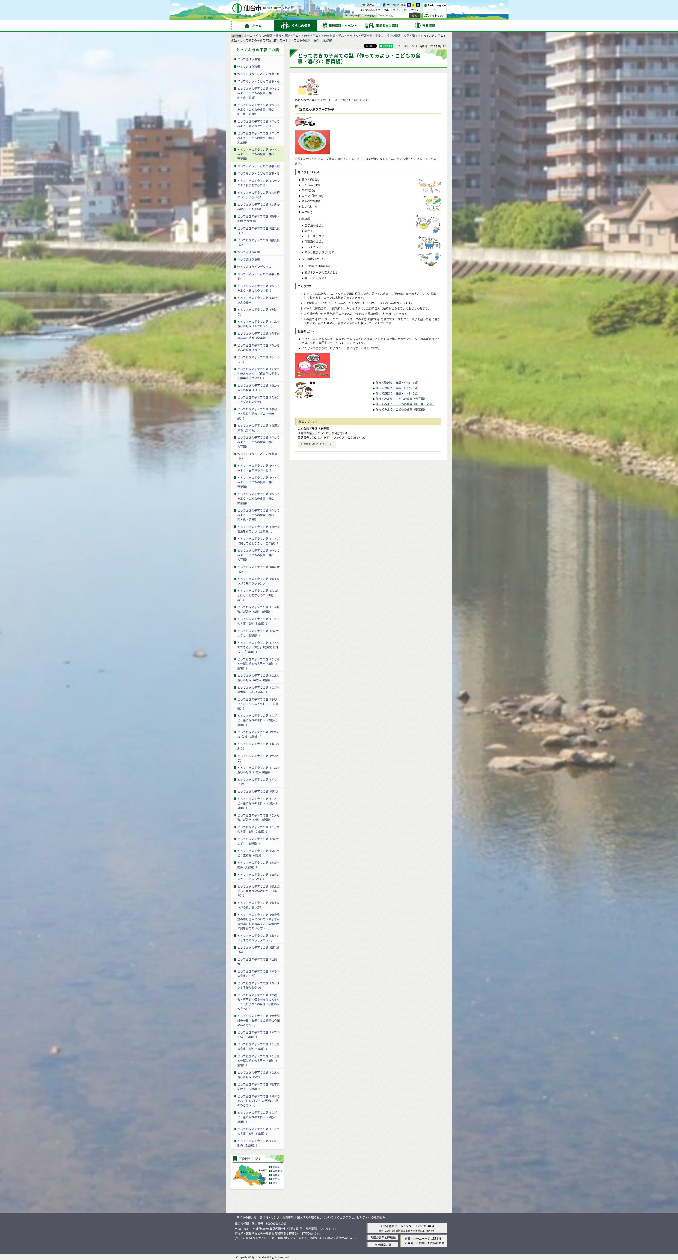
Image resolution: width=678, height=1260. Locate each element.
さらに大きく (411, 9)
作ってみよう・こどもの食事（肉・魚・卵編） (405, 404)
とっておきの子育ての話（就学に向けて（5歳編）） (258, 1086)
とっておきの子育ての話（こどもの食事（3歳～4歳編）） (258, 689)
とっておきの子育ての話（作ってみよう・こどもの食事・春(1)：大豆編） (258, 555)
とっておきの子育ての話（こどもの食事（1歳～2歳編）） (258, 829)
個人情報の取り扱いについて (315, 1217)
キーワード (354, 15)
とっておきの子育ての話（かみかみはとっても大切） (258, 206)
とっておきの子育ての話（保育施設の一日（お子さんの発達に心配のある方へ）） (258, 1020)
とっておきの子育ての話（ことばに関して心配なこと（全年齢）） (258, 540)
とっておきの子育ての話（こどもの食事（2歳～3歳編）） (258, 621)
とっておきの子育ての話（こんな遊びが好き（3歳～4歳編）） (258, 609)
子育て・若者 (301, 35)
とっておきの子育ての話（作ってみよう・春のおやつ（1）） (258, 467)
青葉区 (276, 1167)
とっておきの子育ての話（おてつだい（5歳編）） (258, 1034)
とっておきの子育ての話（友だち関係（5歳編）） (258, 1143)
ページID (370, 15)
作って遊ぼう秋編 (248, 66)
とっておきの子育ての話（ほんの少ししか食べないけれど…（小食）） (258, 891)
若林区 (276, 1175)
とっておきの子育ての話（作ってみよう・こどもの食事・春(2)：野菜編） (258, 498)
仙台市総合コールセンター (397, 1226)
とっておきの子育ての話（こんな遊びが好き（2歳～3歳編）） (258, 817)
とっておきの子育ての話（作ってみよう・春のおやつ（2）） (258, 123)
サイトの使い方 (246, 1217)
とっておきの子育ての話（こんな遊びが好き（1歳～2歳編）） (258, 769)
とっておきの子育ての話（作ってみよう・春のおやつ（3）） (258, 288)
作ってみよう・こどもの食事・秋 (258, 166)
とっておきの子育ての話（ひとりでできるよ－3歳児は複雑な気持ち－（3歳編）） (258, 647)
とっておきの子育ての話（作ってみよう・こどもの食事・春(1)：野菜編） (258, 482)
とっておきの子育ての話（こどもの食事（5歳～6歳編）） (258, 1131)
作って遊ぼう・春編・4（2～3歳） (398, 388)
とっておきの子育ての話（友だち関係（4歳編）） (258, 864)
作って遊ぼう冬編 (248, 252)
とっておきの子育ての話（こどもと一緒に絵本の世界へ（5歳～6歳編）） (258, 1117)
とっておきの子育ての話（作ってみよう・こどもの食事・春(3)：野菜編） (258, 154)
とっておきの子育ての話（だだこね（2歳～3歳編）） (258, 734)
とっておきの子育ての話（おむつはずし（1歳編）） (258, 841)
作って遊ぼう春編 (248, 59)
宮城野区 (277, 1171)
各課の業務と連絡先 (383, 1237)
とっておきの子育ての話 (257, 49)
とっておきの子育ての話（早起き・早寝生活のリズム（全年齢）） (257, 413)
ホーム (248, 35)
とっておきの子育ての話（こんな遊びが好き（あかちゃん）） (258, 323)
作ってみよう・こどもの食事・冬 (258, 173)
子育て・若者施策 (324, 35)
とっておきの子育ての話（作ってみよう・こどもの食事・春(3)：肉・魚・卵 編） (258, 514)
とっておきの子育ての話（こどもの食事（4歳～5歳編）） (258, 1046)
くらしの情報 (264, 35)
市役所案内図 (382, 1245)
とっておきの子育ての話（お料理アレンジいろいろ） (258, 194)
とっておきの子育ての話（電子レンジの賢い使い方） (258, 905)
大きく (396, 9)
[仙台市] (263, 8)
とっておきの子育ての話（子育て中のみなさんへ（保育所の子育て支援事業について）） (258, 373)
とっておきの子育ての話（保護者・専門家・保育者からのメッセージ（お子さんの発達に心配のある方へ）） (258, 1002)
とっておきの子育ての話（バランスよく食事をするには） (258, 183)
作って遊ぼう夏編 (248, 259)
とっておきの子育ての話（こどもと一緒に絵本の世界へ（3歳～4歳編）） (258, 663)
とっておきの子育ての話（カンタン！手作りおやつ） (258, 985)
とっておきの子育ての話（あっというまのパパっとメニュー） (258, 937)
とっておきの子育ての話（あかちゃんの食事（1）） (258, 387)
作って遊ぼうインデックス (254, 266)
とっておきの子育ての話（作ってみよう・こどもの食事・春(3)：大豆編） (258, 137)
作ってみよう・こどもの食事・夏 (258, 74)
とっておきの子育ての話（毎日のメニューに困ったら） (258, 876)
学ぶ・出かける (348, 35)
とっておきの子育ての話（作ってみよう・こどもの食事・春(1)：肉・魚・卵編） (258, 93)
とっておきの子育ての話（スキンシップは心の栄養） (258, 399)
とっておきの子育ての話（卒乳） (258, 791)
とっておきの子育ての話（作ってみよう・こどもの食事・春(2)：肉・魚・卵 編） (258, 109)
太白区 (276, 1179)
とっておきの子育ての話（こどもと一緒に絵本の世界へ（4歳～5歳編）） (258, 1060)
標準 (403, 4)
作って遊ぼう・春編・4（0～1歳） (398, 382)
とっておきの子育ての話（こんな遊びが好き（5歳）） (258, 1074)
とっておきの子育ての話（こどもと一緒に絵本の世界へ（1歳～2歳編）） (258, 803)
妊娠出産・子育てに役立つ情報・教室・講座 (389, 35)
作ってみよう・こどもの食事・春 (258, 81)
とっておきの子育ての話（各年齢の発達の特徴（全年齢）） (258, 335)
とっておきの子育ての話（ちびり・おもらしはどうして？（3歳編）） (257, 703)
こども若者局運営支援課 (313, 428)
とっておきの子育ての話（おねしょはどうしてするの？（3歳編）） (258, 595)
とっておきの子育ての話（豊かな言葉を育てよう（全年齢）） (258, 529)
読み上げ (372, 4)
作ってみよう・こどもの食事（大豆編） (401, 398)
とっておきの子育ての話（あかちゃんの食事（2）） (258, 347)
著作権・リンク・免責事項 (277, 1217)
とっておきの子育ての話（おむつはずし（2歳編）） (258, 633)
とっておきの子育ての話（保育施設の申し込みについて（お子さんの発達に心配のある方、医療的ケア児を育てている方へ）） (258, 921)
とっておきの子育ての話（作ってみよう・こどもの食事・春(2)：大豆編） (258, 441)
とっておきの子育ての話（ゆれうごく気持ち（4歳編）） (258, 853)
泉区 (274, 1183)
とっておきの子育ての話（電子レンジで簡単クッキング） (258, 581)
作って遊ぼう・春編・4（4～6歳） (398, 393)
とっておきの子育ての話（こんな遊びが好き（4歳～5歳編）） (258, 677)
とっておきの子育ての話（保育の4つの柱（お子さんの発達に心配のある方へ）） (258, 1100)
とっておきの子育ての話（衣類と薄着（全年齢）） (258, 427)
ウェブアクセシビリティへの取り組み (361, 1217)
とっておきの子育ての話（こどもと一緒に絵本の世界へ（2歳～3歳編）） (258, 720)
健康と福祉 (283, 35)
